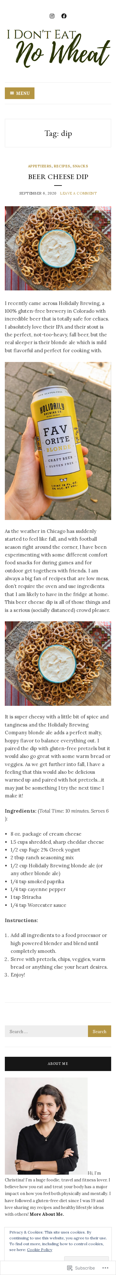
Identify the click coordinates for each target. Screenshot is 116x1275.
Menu (23, 93)
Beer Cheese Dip (58, 176)
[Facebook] (64, 15)
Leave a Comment (78, 193)
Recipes (62, 166)
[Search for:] (58, 1031)
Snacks (80, 166)
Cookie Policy (39, 1249)
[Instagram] (52, 15)
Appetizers (40, 166)
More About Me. (46, 1214)
